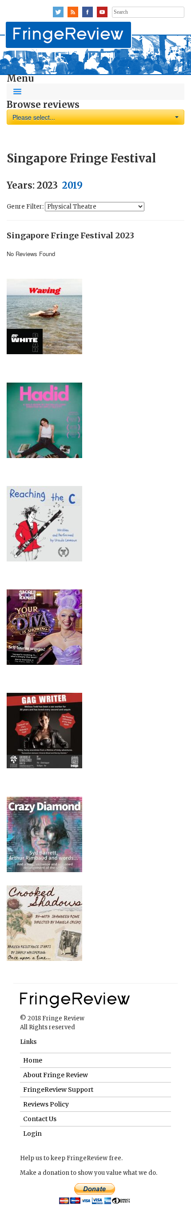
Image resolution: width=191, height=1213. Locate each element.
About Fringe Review (55, 1075)
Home (32, 1060)
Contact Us (39, 1119)
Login (32, 1134)
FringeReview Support (58, 1090)
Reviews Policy (46, 1104)
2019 (72, 185)
